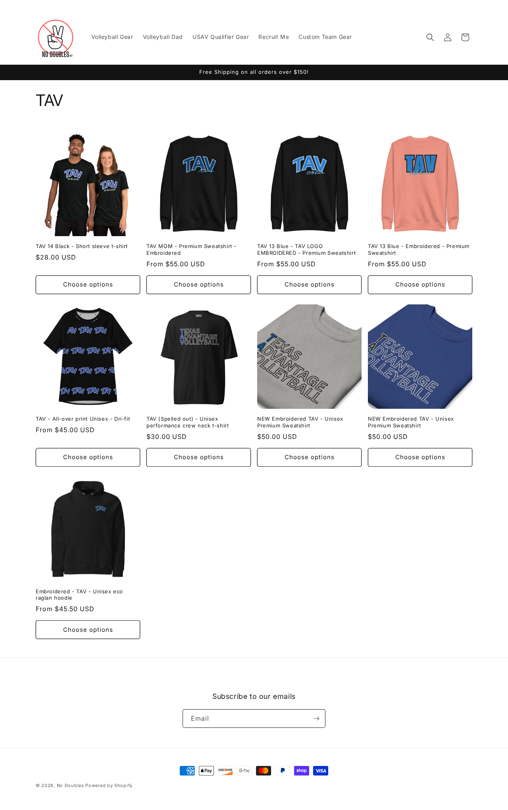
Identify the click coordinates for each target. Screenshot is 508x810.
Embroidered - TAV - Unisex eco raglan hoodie (79, 594)
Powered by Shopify (109, 785)
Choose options (88, 284)
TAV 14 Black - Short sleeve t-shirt (82, 246)
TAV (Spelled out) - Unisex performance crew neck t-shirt (187, 422)
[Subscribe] (316, 718)
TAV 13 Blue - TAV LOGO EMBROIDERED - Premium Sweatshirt (306, 249)
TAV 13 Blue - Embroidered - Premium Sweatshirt (419, 249)
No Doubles (70, 785)
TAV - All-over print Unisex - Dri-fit (83, 419)
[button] (430, 37)
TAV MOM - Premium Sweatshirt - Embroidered (191, 249)
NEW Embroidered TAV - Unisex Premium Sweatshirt (300, 422)
